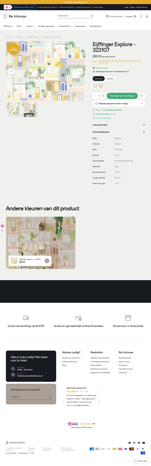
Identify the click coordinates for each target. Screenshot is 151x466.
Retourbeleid (96, 365)
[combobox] (75, 16)
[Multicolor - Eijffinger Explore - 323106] (100, 85)
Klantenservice (125, 358)
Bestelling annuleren (99, 369)
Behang (20, 37)
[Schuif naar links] (11, 71)
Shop (11, 37)
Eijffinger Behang (33, 37)
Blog (64, 365)
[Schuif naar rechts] (80, 71)
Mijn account (124, 361)
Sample (110, 78)
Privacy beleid (11, 453)
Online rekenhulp (69, 361)
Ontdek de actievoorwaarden (75, 2)
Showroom (123, 365)
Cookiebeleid (23, 453)
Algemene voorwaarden (101, 372)
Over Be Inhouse (126, 369)
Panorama (98, 78)
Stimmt (31, 450)
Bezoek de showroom (71, 358)
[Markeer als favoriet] (142, 96)
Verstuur (50, 396)
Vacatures (123, 372)
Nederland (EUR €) (17, 442)
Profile (31, 453)
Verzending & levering (100, 361)
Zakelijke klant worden (100, 358)
